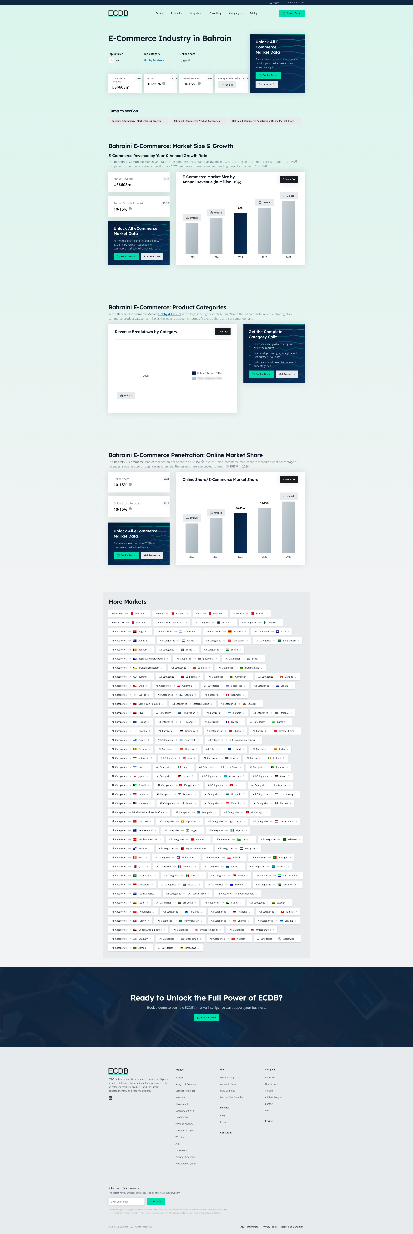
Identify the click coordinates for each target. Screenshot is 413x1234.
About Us (270, 1077)
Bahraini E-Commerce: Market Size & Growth (136, 120)
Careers (269, 1090)
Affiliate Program (274, 1097)
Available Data (228, 1084)
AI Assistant (182, 1104)
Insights (194, 13)
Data (158, 13)
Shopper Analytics (185, 1130)
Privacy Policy (269, 1226)
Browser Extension (186, 1156)
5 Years (287, 179)
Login (276, 2)
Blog (222, 1115)
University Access (295, 2)
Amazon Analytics (185, 1123)
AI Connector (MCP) (186, 1163)
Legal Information (249, 1226)
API (177, 1143)
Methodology (227, 1077)
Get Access (265, 84)
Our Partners (272, 1084)
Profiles (179, 1077)
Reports (224, 1122)
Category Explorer (185, 1110)
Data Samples (227, 1090)
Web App (180, 1137)
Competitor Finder (185, 1090)
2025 (220, 331)
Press (268, 1110)
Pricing (253, 13)
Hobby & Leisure (154, 60)
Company (234, 13)
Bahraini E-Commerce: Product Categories (196, 120)
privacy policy (133, 1212)
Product (175, 13)
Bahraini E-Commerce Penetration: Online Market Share (263, 120)
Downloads (181, 1150)
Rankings (180, 1097)
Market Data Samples (231, 1097)
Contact (269, 1103)
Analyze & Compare (186, 1084)
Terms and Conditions (293, 1226)
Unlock (229, 84)
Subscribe (156, 1201)
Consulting (215, 13)
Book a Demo (294, 13)
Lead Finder (182, 1117)
